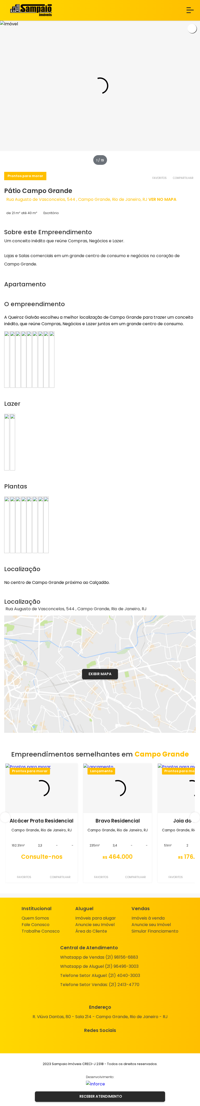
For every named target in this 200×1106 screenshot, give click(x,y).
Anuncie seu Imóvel (95, 925)
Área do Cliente (91, 931)
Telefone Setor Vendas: (99, 985)
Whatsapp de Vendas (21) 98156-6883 (99, 957)
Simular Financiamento (155, 931)
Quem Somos (35, 918)
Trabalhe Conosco (41, 931)
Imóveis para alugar (95, 918)
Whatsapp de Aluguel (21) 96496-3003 (99, 966)
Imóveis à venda (148, 918)
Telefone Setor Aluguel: (100, 975)
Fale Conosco (35, 925)
